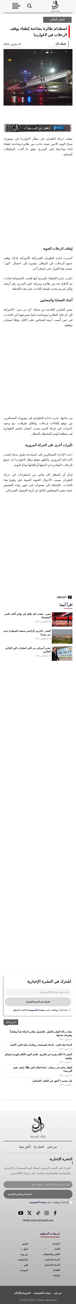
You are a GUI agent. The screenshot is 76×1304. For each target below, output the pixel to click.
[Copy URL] (8, 586)
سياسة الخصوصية (36, 1010)
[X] (55, 115)
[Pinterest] (44, 115)
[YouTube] (21, 1213)
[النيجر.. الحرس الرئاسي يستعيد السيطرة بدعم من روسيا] (62, 636)
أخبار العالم (57, 19)
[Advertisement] (38, 201)
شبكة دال (60, 43)
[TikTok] (38, 1213)
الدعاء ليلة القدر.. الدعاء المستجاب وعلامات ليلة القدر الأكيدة (41, 1045)
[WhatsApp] (32, 115)
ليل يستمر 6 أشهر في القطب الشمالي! (52, 1080)
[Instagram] (46, 1213)
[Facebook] (67, 115)
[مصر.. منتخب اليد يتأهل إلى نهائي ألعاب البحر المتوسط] (62, 619)
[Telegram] (16, 586)
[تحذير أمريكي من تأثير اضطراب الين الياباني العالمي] (62, 653)
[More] (20, 115)
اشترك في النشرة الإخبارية (38, 1002)
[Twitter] (29, 1213)
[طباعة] (24, 586)
